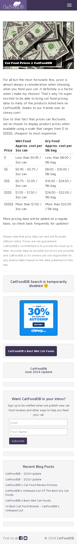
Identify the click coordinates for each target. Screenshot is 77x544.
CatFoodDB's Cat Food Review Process (31, 485)
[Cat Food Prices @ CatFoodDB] (13, 5)
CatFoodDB (65, 538)
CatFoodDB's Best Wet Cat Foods (28, 500)
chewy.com (11, 112)
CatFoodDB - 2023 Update (23, 479)
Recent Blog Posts (38, 466)
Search (36, 281)
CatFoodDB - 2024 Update (23, 473)
